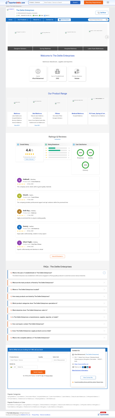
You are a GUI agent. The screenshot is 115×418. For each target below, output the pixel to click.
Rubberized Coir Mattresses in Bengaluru (35, 407)
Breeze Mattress (16, 122)
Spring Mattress (45, 48)
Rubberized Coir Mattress (98, 116)
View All (16, 125)
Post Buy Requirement (93, 2)
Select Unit (56, 357)
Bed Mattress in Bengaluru (15, 404)
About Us (36, 19)
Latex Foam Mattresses (96, 48)
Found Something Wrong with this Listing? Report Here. (88, 382)
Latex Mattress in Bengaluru (55, 407)
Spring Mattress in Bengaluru (31, 404)
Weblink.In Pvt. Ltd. (25, 414)
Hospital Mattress (70, 48)
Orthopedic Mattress (92, 396)
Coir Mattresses (37, 118)
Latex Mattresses (17, 116)
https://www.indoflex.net (81, 364)
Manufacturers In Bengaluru (80, 370)
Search (75, 2)
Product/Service (14, 357)
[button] (101, 13)
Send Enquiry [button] (65, 19)
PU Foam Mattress (12, 398)
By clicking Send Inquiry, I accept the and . (38, 375)
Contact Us (49, 19)
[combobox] (13, 367)
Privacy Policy (49, 375)
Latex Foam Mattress (55, 396)
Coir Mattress (21, 396)
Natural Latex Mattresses (79, 396)
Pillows (57, 113)
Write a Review (30, 159)
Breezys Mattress (17, 120)
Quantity (40, 357)
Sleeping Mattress (40, 398)
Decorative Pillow (57, 116)
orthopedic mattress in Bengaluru (90, 404)
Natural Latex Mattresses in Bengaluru (68, 404)
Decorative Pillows (31, 396)
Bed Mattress (37, 113)
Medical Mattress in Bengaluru (49, 404)
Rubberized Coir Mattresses (37, 122)
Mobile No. (12, 364)
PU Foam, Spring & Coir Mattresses (98, 113)
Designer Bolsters (20, 48)
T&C (42, 375)
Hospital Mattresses (42, 396)
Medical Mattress (78, 113)
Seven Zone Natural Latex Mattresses (37, 120)
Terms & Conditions (45, 414)
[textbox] (59, 360)
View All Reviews (57, 256)
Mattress (17, 113)
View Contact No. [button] (88, 377)
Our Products (22, 19)
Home (10, 19)
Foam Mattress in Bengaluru (15, 407)
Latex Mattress (66, 396)
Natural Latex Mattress (37, 116)
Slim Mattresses (51, 398)
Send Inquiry (37, 372)
